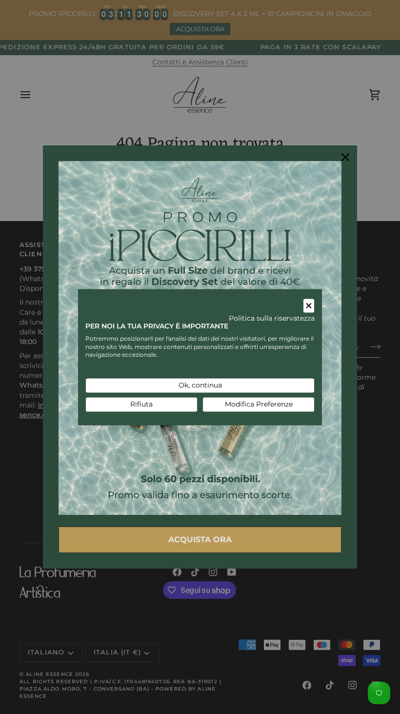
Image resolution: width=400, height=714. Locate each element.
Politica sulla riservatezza (272, 319)
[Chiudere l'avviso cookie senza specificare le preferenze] (309, 305)
